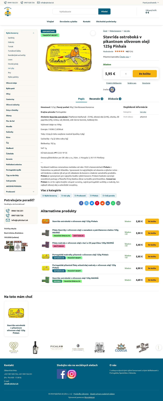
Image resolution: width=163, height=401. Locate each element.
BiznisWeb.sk (90, 397)
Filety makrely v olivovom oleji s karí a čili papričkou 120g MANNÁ (83, 243)
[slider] (119, 51)
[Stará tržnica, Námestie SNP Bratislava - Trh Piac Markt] (16, 251)
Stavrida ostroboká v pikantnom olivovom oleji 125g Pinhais (16, 329)
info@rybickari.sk (11, 384)
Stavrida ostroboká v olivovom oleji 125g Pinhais (75, 221)
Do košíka (144, 73)
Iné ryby (143, 112)
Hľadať (104, 11)
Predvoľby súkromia (81, 394)
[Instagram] (71, 378)
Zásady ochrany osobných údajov (102, 394)
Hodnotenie (108, 51)
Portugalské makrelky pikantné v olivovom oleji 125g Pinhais (80, 254)
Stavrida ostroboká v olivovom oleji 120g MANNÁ (75, 278)
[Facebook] (61, 378)
